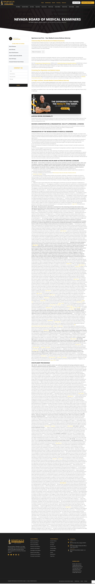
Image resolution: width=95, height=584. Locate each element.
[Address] (77, 542)
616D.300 (70, 172)
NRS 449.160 (39, 293)
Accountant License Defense (35, 556)
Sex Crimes (32, 6)
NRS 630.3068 (57, 321)
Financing (58, 2)
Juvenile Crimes (52, 546)
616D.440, (40, 174)
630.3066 (53, 426)
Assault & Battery (53, 548)
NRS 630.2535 (49, 307)
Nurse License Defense (34, 542)
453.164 (36, 326)
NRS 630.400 (70, 426)
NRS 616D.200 (56, 172)
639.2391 (55, 326)
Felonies (51, 552)
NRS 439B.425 (63, 231)
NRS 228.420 (81, 393)
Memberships (48, 2)
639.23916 (60, 326)
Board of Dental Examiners (13, 52)
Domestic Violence (25, 6)
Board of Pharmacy (12, 46)
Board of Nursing (12, 49)
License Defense (57, 6)
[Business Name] (77, 550)
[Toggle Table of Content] (42, 52)
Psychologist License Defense (35, 550)
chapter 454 (74, 204)
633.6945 (59, 304)
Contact (82, 581)
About (42, 2)
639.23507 (45, 326)
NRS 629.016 (46, 330)
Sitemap (85, 581)
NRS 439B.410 (73, 338)
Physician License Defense (34, 552)
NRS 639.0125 (81, 265)
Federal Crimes (64, 6)
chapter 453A (61, 303)
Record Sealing (71, 6)
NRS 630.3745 (70, 306)
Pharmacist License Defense (35, 546)
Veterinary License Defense (35, 548)
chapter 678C (53, 360)
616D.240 (65, 172)
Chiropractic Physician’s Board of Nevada (16, 61)
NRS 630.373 (52, 294)
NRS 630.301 (47, 426)
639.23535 (49, 326)
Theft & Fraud (50, 6)
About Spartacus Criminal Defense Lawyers (66, 581)
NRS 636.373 (35, 245)
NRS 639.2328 (79, 302)
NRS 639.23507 (36, 347)
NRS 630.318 (48, 290)
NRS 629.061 (50, 320)
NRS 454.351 (71, 309)
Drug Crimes (38, 6)
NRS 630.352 (70, 396)
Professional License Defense (35, 554)
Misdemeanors (52, 554)
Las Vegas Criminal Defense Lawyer (38, 22)
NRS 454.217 (73, 307)
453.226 (40, 326)
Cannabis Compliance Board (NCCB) (15, 55)
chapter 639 (68, 263)
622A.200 (54, 458)
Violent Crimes (44, 6)
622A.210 (60, 458)
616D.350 (35, 174)
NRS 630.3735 (53, 304)
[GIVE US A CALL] (18, 39)
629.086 (78, 307)
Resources (64, 2)
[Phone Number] (77, 539)
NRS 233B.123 (58, 443)
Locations (77, 6)
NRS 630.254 (76, 279)
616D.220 (61, 172)
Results (53, 2)
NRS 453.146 (78, 344)
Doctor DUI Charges (12, 58)
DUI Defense (18, 6)
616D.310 (74, 172)
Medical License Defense (34, 540)
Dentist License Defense (34, 544)
